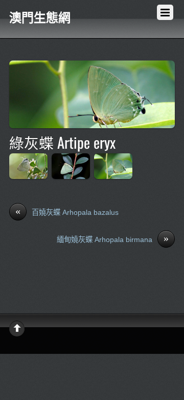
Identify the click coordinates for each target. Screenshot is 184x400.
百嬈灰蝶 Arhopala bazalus (67, 211)
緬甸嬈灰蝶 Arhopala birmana (113, 239)
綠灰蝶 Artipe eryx (62, 142)
